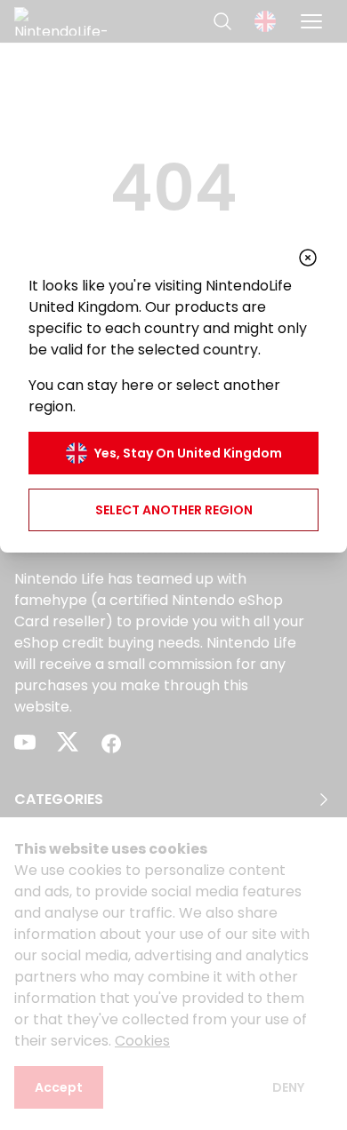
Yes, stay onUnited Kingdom (188, 453)
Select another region (174, 510)
